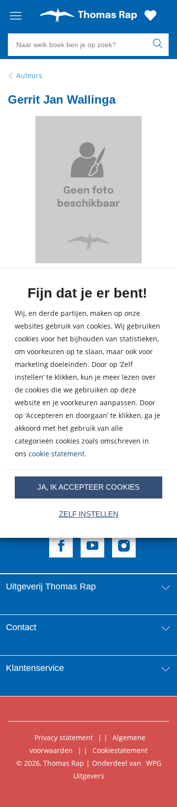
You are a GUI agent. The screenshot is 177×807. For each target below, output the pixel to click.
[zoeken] (159, 44)
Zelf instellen (88, 514)
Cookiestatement (120, 750)
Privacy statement (63, 737)
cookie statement (57, 453)
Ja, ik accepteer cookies (88, 487)
